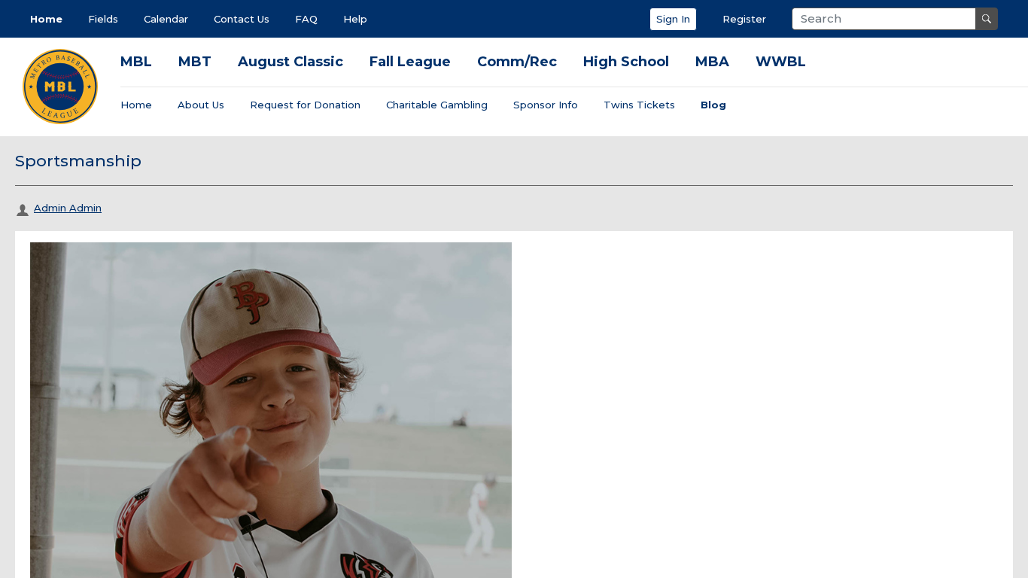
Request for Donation (305, 105)
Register (744, 19)
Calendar (166, 19)
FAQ (306, 19)
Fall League (410, 61)
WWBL (781, 61)
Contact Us (241, 19)
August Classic (290, 61)
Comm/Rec (517, 61)
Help (355, 19)
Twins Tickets (639, 105)
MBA (712, 61)
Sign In (673, 19)
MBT (194, 61)
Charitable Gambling (437, 105)
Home (46, 19)
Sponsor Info (545, 105)
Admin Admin (68, 208)
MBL (136, 61)
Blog (713, 105)
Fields (103, 19)
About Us (201, 105)
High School (626, 61)
